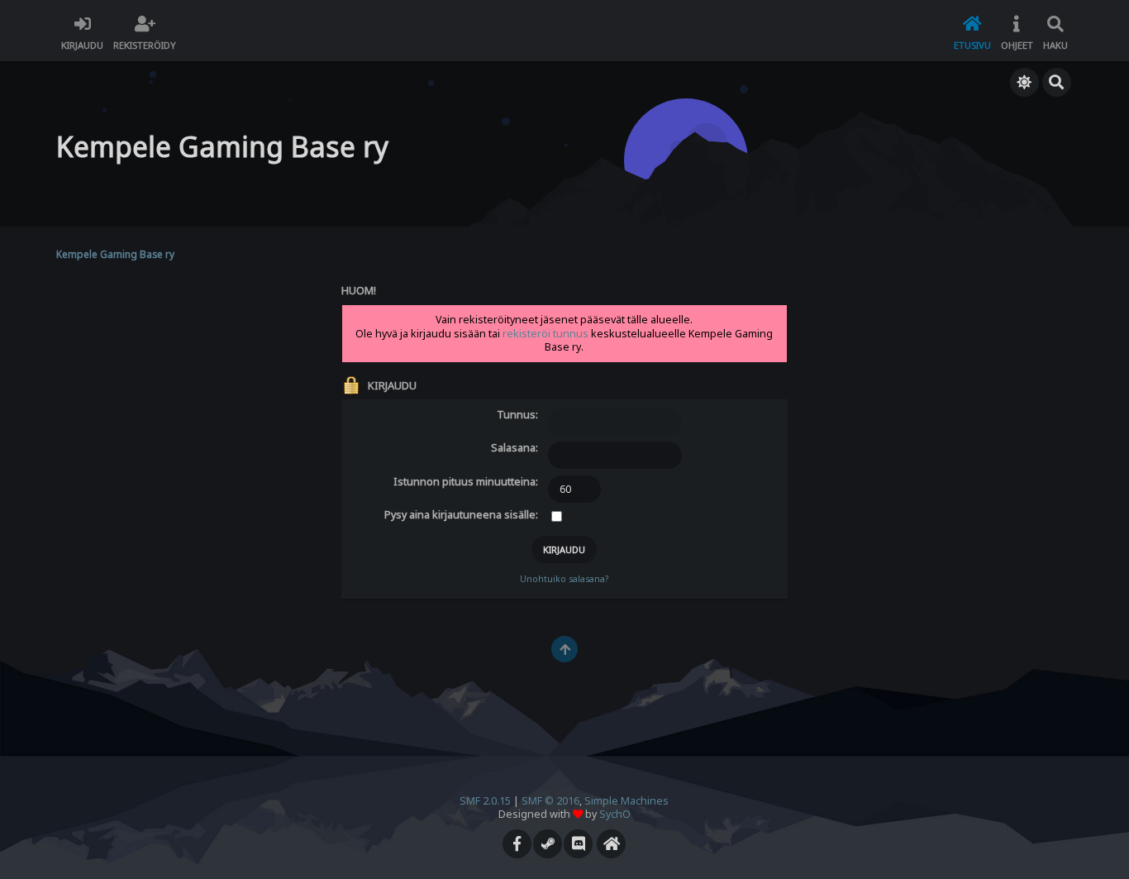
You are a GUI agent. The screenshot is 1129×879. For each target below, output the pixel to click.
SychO (615, 814)
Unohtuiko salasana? (564, 579)
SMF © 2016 (550, 801)
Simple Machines (626, 801)
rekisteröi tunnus (545, 334)
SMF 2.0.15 (485, 801)
